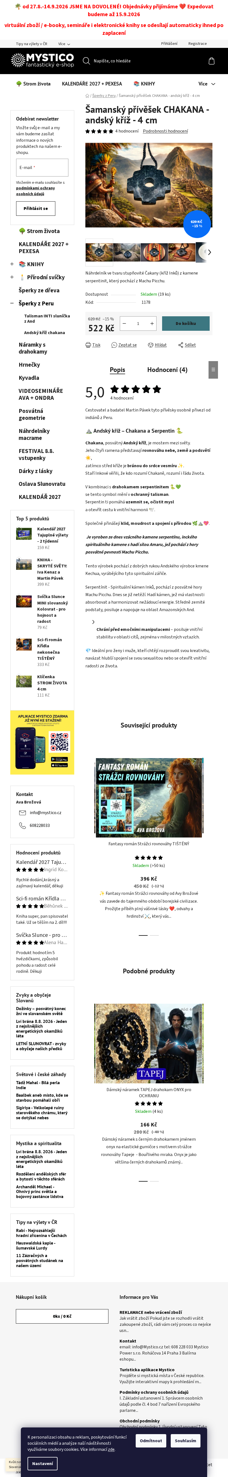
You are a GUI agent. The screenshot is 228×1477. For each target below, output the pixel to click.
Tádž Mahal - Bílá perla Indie (38, 1085)
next (208, 845)
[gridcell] (148, 599)
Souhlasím (185, 1441)
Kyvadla (29, 378)
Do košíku (186, 323)
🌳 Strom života (39, 231)
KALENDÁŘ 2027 (40, 497)
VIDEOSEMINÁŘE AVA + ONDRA (41, 394)
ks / (62, 1316)
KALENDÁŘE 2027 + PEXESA (44, 247)
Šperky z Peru (36, 304)
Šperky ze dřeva (39, 290)
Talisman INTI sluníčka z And (47, 318)
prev (89, 845)
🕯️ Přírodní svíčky (42, 277)
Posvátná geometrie (32, 414)
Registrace (198, 43)
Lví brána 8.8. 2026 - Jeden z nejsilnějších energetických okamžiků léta (41, 1028)
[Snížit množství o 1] (124, 323)
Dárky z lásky (36, 471)
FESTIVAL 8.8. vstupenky (36, 454)
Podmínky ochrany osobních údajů (154, 1392)
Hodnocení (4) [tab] (167, 369)
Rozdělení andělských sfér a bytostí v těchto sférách (41, 1176)
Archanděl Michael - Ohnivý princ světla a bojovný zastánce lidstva (39, 1191)
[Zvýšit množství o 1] (152, 323)
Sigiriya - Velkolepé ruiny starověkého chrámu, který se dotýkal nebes (41, 1112)
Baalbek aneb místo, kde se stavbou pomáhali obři (42, 1098)
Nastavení (42, 1464)
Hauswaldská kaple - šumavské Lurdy (35, 1245)
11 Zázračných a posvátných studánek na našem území (39, 1260)
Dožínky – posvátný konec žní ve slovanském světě (41, 1011)
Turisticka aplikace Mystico (147, 1370)
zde (111, 1449)
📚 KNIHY (31, 264)
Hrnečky (29, 365)
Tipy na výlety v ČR (31, 44)
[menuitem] (33, 83)
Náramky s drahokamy (33, 348)
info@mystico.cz (45, 813)
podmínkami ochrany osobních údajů (35, 191)
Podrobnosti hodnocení (165, 131)
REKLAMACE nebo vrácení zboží (151, 1312)
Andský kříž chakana (44, 333)
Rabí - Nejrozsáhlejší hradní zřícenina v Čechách (41, 1233)
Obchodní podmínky (140, 1421)
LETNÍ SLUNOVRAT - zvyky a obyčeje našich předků (41, 1046)
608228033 (40, 825)
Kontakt (128, 1341)
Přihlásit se (36, 208)
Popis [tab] (117, 369)
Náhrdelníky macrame (34, 434)
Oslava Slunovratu (42, 484)
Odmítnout (151, 1441)
